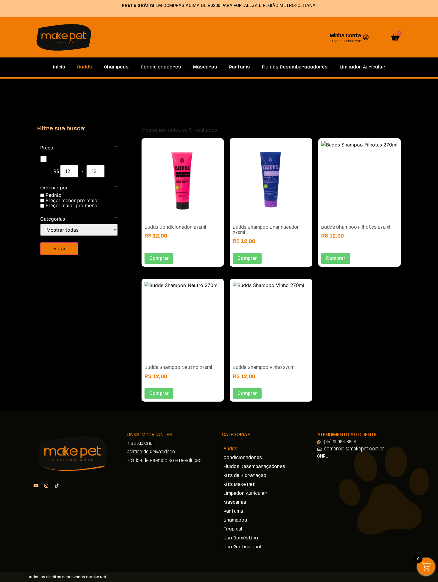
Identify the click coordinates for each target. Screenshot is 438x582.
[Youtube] (35, 485)
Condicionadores (161, 67)
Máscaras (205, 67)
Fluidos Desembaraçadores (295, 67)
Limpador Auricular (362, 67)
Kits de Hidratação (244, 475)
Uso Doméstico (240, 538)
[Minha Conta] (366, 37)
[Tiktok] (56, 485)
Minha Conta (345, 35)
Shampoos (116, 67)
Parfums (239, 67)
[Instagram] (46, 485)
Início (59, 67)
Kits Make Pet (239, 484)
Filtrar (59, 249)
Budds (84, 67)
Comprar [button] (159, 258)
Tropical (232, 529)
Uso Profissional (242, 547)
